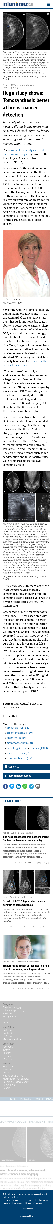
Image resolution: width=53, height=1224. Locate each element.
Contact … (13, 766)
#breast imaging (34, 862)
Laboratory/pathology (13, 1010)
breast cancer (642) (19, 727)
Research (7, 1022)
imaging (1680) (16, 738)
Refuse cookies (26, 1208)
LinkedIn (7, 1055)
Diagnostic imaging (12, 1007)
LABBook (7, 1036)
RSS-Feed (8, 1059)
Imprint (6, 1087)
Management (9, 1016)
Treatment (8, 1013)
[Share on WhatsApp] (24, 786)
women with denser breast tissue (24, 363)
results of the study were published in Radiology (24, 152)
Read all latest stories (19, 775)
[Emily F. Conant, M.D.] (26, 264)
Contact (6, 1072)
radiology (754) (16, 748)
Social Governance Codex (16, 1081)
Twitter (6, 1049)
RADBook (7, 1033)
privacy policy (24, 1200)
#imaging (45, 862)
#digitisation (36, 988)
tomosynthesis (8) (18, 753)
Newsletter (8, 1069)
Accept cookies (26, 1216)
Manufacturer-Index (13, 1039)
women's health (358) (20, 758)
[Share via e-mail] (37, 786)
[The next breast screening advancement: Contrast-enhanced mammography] (26, 818)
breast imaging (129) (20, 733)
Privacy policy (9, 1084)
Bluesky (6, 1052)
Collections (8, 1030)
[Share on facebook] (5, 786)
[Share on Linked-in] (18, 786)
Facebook (8, 1046)
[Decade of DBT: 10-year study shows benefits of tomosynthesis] (26, 882)
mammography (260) (20, 743)
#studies (46, 927)
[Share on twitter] (11, 786)
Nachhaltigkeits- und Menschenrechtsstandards (16, 1077)
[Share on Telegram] (31, 786)
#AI (14, 988)
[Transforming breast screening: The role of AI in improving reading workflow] (26, 947)
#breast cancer (20, 862)
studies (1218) (39, 748)
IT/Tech (6, 1019)
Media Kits (8, 1066)
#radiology (37, 927)
